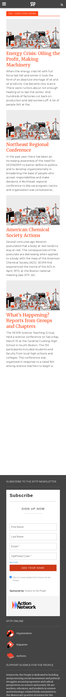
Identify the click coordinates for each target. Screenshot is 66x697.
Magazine (22, 644)
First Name (17, 525)
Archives (21, 655)
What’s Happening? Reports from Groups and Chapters (29, 320)
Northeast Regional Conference (27, 147)
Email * (15, 545)
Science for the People (35, 591)
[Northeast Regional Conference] (33, 124)
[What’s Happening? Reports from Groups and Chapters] (33, 295)
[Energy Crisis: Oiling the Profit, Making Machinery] (33, 33)
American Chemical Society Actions (27, 232)
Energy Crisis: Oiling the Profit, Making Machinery (33, 59)
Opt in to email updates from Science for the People (32, 579)
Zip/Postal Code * (21, 554)
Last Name (17, 535)
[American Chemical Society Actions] (33, 210)
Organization (24, 633)
